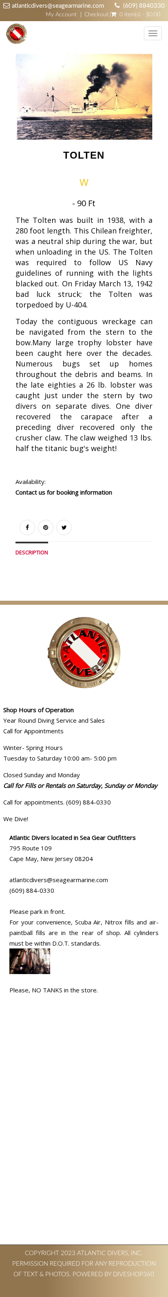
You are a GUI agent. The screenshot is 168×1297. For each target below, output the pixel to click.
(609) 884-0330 (31, 890)
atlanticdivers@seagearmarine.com (58, 6)
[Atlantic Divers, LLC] (14, 34)
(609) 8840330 (144, 6)
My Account (61, 14)
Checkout (96, 14)
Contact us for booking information (63, 492)
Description (31, 552)
